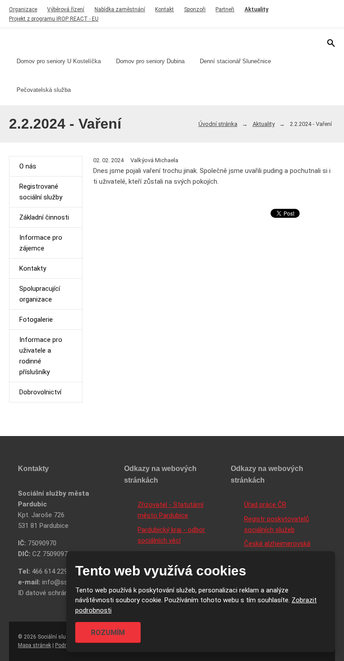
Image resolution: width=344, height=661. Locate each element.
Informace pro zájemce (40, 242)
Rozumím (108, 632)
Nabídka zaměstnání (120, 9)
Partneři (224, 9)
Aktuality (256, 9)
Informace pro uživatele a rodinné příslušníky (40, 356)
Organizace (23, 9)
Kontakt (164, 9)
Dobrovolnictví (40, 392)
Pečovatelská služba (44, 89)
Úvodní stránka (217, 124)
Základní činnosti (44, 217)
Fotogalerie (36, 319)
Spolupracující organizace (39, 294)
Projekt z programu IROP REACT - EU (54, 19)
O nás (27, 166)
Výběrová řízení (65, 9)
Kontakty (32, 268)
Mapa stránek (34, 645)
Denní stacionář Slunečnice (235, 61)
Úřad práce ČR (265, 505)
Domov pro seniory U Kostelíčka (59, 61)
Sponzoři (195, 9)
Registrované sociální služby (40, 191)
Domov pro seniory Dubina (150, 61)
